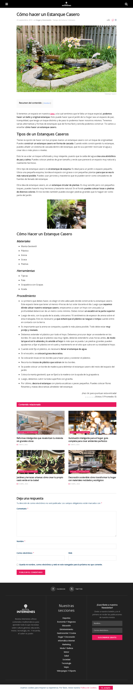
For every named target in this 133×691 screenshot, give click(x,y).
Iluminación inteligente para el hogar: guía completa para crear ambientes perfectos (88, 439)
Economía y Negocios (66, 622)
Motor (66, 652)
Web (70, 553)
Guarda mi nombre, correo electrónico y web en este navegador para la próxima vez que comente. (60, 564)
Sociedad (66, 659)
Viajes (66, 667)
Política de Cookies (89, 687)
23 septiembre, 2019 (24, 20)
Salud (66, 655)
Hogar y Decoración (43, 20)
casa (52, 113)
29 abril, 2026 (75, 484)
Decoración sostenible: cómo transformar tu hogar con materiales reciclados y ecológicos (92, 479)
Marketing (66, 644)
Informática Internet (66, 640)
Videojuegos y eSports (66, 671)
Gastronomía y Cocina (66, 633)
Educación (66, 625)
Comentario (22, 508)
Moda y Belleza (66, 648)
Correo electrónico (25, 553)
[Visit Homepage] (66, 4)
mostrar (47, 103)
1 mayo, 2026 (74, 444)
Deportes (66, 618)
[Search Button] (126, 4)
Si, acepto (105, 688)
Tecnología (66, 663)
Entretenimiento (66, 629)
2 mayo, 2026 (23, 444)
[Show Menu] (6, 4)
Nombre (21, 541)
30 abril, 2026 (23, 484)
